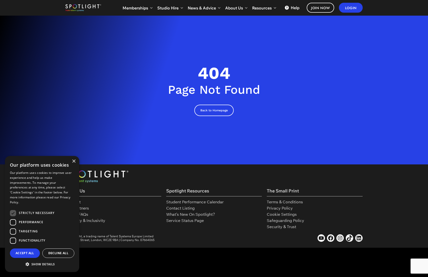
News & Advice (202, 7)
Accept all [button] (25, 253)
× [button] (74, 161)
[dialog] (42, 214)
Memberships (135, 7)
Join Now (320, 7)
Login (351, 7)
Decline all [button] (58, 253)
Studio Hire (168, 7)
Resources (262, 7)
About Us (234, 7)
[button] (42, 264)
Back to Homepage (214, 110)
